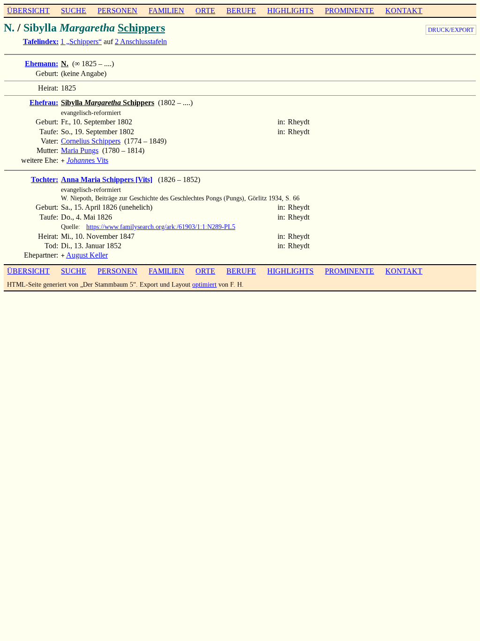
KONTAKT (403, 11)
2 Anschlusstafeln (141, 42)
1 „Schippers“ (81, 42)
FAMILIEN (166, 11)
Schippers (141, 28)
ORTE (205, 11)
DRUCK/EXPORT (451, 29)
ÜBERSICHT (28, 11)
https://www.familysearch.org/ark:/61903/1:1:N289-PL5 (160, 226)
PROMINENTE (349, 11)
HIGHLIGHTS (290, 11)
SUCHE (73, 11)
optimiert (204, 284)
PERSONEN (117, 11)
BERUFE (241, 11)
